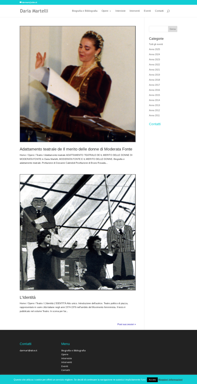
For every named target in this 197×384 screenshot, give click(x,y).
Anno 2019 (154, 74)
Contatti (159, 11)
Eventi (147, 11)
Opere (105, 11)
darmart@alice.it (158, 130)
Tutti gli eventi (156, 44)
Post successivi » (126, 324)
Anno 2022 (154, 64)
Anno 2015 (154, 95)
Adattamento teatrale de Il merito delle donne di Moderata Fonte (76, 149)
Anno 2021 (154, 69)
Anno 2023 (154, 59)
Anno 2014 (154, 100)
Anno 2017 (154, 85)
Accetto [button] (152, 380)
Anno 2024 (154, 54)
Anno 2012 (154, 110)
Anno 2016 (154, 90)
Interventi (135, 11)
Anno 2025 (154, 49)
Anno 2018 (154, 79)
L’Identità (28, 297)
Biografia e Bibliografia (85, 11)
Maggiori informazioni (170, 379)
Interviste (120, 11)
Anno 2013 (154, 105)
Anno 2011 (154, 115)
